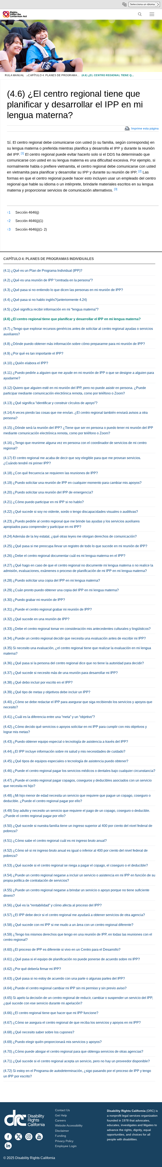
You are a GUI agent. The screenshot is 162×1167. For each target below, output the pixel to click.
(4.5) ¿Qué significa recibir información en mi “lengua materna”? (51, 309)
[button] (22, 154)
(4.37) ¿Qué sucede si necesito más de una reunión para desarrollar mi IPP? (60, 673)
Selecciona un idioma (142, 4)
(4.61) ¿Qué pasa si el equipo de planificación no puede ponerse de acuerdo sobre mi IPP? (71, 959)
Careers (60, 1120)
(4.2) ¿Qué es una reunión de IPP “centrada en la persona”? (48, 280)
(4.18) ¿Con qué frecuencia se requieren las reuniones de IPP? (50, 473)
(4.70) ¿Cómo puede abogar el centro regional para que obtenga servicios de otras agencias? (73, 1051)
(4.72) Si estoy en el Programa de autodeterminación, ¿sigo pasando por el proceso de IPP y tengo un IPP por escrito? (77, 1073)
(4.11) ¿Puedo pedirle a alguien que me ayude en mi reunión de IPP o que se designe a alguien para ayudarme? (78, 375)
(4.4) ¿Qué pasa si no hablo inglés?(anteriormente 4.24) (45, 300)
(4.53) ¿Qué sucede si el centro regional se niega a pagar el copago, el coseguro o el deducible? (75, 865)
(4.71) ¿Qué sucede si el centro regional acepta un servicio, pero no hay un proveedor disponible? (76, 1061)
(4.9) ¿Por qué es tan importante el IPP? (33, 353)
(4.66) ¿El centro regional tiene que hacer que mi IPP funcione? (50, 1013)
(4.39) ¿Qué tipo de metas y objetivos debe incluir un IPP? (46, 692)
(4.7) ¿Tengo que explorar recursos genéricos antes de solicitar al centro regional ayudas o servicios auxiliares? (78, 331)
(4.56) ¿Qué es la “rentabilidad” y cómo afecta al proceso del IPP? (52, 905)
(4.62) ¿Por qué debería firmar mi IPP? (32, 969)
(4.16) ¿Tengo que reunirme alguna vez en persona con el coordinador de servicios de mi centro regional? (75, 445)
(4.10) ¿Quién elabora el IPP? (25, 363)
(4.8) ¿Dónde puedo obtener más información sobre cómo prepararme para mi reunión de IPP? (74, 344)
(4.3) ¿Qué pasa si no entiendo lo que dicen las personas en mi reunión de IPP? (63, 290)
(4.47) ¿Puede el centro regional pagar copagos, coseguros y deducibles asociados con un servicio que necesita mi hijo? (77, 783)
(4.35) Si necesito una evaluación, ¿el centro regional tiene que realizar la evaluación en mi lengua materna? (77, 650)
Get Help (61, 1115)
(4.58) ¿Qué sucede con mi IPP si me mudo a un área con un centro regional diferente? (68, 925)
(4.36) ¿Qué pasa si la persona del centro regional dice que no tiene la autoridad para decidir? (73, 663)
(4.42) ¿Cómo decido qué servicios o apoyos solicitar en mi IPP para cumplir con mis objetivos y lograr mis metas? (75, 729)
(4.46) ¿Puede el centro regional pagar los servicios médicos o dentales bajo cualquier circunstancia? (79, 771)
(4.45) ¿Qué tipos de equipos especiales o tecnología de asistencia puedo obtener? (65, 761)
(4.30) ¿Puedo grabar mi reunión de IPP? (34, 600)
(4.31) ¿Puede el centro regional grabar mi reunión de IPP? (47, 609)
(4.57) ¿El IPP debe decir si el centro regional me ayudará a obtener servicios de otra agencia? (74, 915)
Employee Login (66, 1146)
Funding (60, 1135)
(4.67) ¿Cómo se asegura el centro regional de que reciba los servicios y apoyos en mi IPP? (72, 1022)
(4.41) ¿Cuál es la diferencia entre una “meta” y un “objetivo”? (49, 717)
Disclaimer (62, 1130)
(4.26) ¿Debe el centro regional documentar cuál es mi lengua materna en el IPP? (64, 555)
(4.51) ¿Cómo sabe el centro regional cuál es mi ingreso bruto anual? (55, 840)
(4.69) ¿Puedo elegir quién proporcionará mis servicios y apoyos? (52, 1042)
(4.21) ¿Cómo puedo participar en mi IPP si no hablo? (43, 502)
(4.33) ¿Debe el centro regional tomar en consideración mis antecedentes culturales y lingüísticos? (77, 628)
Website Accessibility (68, 1125)
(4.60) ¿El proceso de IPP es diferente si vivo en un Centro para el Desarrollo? (61, 949)
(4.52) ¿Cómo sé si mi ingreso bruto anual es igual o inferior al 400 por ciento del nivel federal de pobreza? (75, 853)
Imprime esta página (145, 128)
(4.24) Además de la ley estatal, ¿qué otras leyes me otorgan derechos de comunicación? (70, 536)
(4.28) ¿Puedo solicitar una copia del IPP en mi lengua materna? (51, 580)
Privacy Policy (64, 1141)
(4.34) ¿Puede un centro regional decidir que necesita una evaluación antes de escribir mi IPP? (74, 638)
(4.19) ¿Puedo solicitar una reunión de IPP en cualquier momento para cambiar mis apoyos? (72, 482)
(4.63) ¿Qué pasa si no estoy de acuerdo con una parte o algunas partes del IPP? (64, 978)
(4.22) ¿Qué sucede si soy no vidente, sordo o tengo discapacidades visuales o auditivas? (70, 511)
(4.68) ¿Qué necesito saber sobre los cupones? (38, 1032)
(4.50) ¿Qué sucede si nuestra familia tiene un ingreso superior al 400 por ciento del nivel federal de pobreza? (77, 828)
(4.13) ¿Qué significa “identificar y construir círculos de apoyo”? (50, 403)
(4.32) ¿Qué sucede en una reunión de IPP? (36, 619)
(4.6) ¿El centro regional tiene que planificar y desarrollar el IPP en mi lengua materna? (72, 319)
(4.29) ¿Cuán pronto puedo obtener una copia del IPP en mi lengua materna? (61, 590)
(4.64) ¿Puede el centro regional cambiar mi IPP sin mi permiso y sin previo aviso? (65, 988)
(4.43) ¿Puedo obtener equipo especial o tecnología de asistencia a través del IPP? (65, 741)
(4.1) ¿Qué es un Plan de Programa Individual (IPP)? (42, 270)
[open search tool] (140, 14)
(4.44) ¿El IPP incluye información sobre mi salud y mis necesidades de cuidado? (64, 751)
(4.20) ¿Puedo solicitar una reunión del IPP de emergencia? (48, 492)
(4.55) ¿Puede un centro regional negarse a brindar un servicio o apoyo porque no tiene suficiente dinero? (76, 892)
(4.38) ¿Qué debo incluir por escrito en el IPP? (38, 682)
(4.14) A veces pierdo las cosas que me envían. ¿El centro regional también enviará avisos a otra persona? (75, 415)
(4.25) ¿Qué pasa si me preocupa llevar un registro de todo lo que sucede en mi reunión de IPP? (75, 546)
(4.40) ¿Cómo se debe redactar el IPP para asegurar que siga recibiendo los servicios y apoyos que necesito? (77, 704)
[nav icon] (152, 14)
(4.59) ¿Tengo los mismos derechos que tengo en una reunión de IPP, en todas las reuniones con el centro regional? (77, 937)
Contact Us (62, 1110)
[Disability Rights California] (24, 1118)
